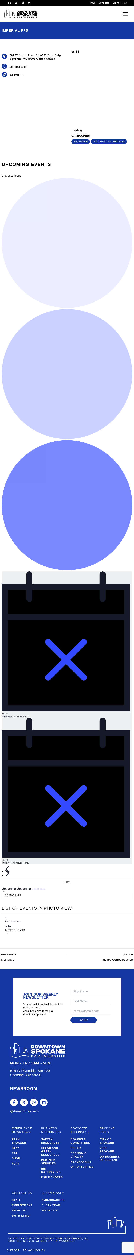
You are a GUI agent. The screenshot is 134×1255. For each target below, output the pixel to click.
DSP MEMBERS (52, 1177)
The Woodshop (64, 1241)
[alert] (67, 644)
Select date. (39, 888)
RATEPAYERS (99, 3)
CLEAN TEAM (51, 1205)
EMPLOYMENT (22, 1205)
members (120, 3)
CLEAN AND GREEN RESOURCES (50, 1151)
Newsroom (23, 1088)
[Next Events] (7, 873)
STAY (15, 1147)
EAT (14, 1153)
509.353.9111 (50, 1210)
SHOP (16, 1158)
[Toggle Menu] (125, 13)
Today (67, 881)
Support (13, 1250)
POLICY (75, 1147)
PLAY (15, 1163)
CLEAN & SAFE (53, 1192)
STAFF (16, 1200)
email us (19, 1210)
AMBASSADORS (53, 1200)
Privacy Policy (34, 1250)
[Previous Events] (7, 869)
